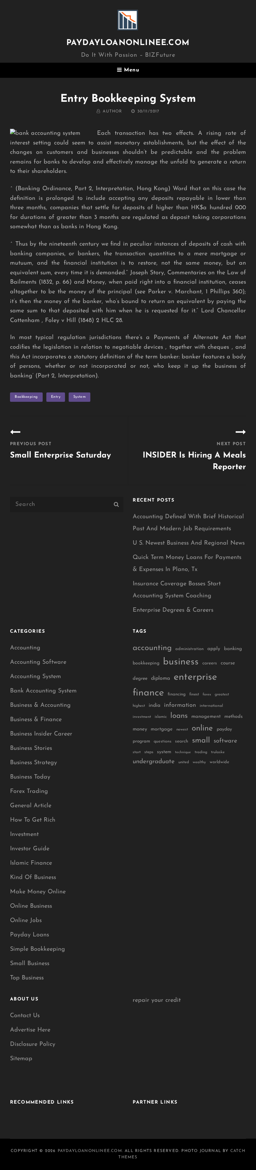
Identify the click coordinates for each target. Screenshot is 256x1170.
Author (112, 111)
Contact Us (25, 1016)
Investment (24, 835)
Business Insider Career (41, 734)
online (202, 728)
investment (142, 717)
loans (179, 716)
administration (189, 649)
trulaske (218, 752)
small (201, 741)
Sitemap (21, 1059)
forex (207, 694)
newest (182, 729)
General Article (30, 806)
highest (139, 706)
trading (201, 752)
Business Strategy (33, 763)
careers (209, 663)
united (183, 762)
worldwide (219, 762)
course (228, 663)
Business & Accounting (40, 705)
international (211, 706)
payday (224, 729)
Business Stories (31, 749)
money (140, 729)
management (206, 716)
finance (148, 693)
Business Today (30, 777)
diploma (160, 678)
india (154, 705)
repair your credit (157, 1000)
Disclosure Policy (32, 1045)
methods (233, 716)
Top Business (27, 978)
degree (140, 678)
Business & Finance (36, 720)
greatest (222, 694)
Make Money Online (38, 892)
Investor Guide (29, 849)
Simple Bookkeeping (37, 949)
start (137, 752)
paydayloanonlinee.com (128, 43)
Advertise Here (30, 1030)
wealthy (199, 762)
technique (183, 752)
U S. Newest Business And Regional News (189, 543)
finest (194, 694)
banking (233, 648)
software (225, 741)
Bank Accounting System (43, 691)
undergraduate (154, 762)
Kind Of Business (33, 878)
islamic (161, 717)
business (181, 662)
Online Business (31, 906)
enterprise (195, 677)
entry (56, 397)
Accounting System (35, 677)
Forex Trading (29, 792)
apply (213, 648)
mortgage (162, 729)
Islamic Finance (31, 863)
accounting (152, 648)
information (180, 705)
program (141, 741)
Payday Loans (29, 935)
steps (148, 752)
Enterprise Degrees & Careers (173, 610)
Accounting (25, 648)
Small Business (29, 964)
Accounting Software (38, 662)
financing (177, 694)
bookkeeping (26, 397)
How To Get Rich (32, 820)
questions (162, 742)
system (79, 397)
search (181, 741)
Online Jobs (26, 921)
